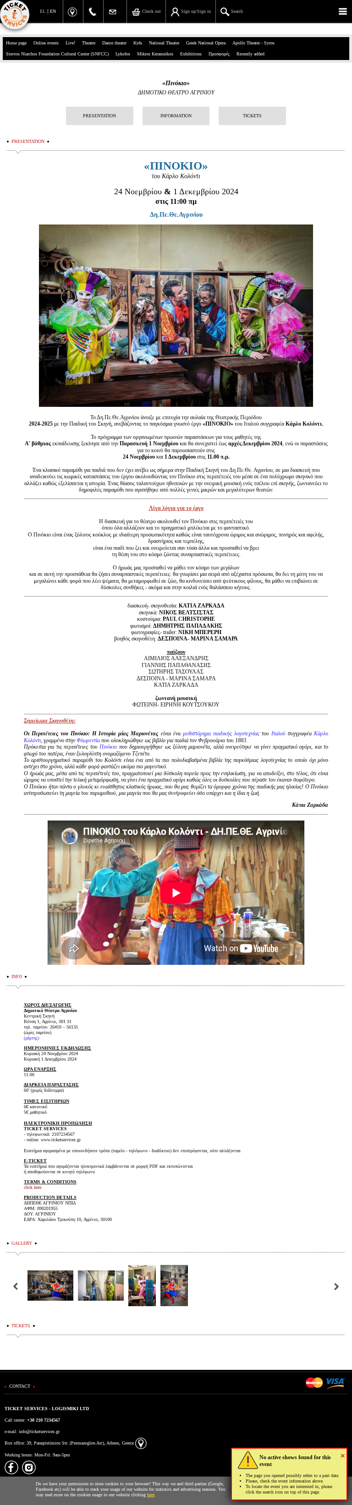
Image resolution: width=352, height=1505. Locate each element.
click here (32, 1187)
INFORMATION (176, 115)
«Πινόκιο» (176, 83)
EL (42, 11)
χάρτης (31, 1037)
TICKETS (252, 115)
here (150, 1494)
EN (53, 11)
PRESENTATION (99, 115)
